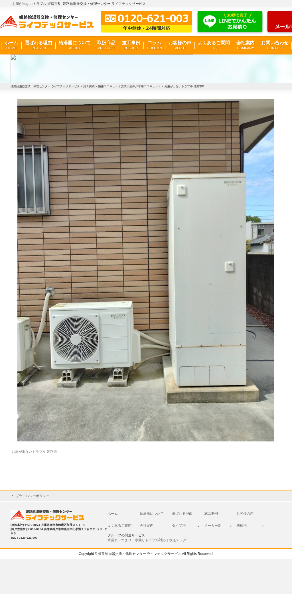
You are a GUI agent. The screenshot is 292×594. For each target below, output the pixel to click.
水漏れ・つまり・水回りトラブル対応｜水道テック (147, 540)
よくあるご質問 (214, 45)
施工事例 (131, 45)
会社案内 (245, 45)
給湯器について (75, 45)
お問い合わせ (275, 45)
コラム (154, 45)
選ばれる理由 (38, 45)
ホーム (11, 45)
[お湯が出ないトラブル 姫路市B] (146, 270)
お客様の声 (180, 45)
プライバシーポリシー (32, 496)
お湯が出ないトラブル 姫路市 (34, 452)
